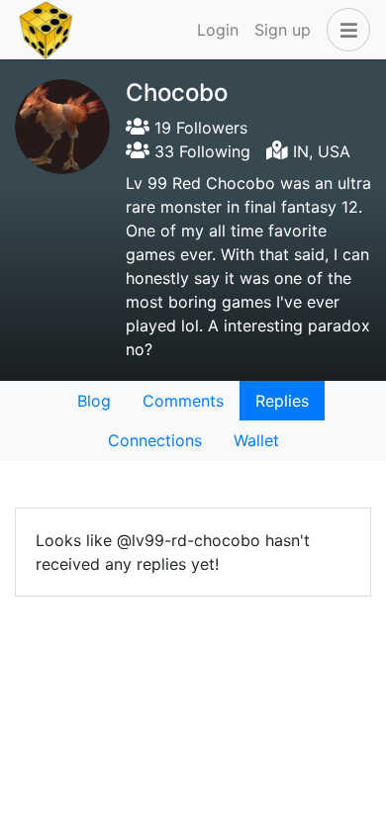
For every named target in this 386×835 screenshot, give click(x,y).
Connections (155, 440)
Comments (183, 401)
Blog (94, 401)
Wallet (256, 440)
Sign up (282, 30)
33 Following (199, 151)
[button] (344, 29)
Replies (282, 401)
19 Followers (198, 128)
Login (218, 30)
